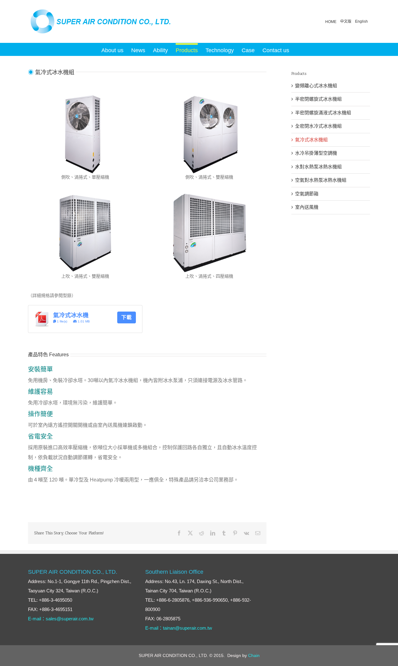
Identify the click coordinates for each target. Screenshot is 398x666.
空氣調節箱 (306, 193)
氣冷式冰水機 (71, 315)
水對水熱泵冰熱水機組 (318, 166)
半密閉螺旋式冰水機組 (318, 99)
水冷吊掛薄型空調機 (316, 153)
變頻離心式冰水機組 (316, 85)
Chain (254, 655)
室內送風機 (306, 207)
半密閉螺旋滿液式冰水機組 (323, 112)
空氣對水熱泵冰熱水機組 (320, 180)
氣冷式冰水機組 (311, 139)
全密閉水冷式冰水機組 (318, 126)
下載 (126, 317)
